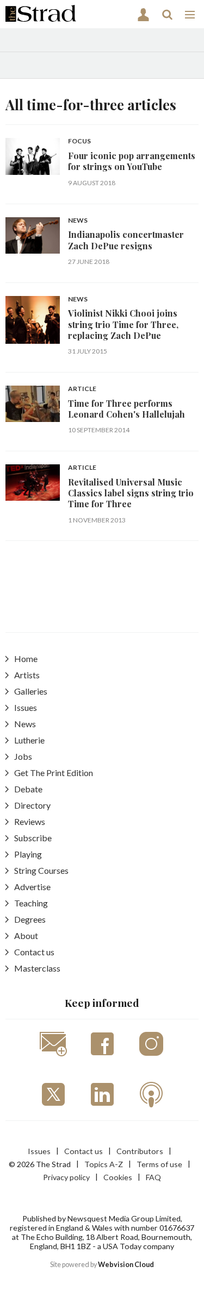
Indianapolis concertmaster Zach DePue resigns (126, 240)
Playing (28, 854)
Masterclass (37, 968)
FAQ (153, 1177)
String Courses (41, 870)
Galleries (30, 691)
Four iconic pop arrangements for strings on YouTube (131, 161)
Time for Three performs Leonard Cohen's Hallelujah (126, 409)
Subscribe (33, 838)
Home (26, 658)
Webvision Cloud (126, 1265)
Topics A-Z (103, 1164)
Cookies (117, 1177)
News (78, 220)
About (26, 935)
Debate (28, 789)
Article (82, 389)
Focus (79, 141)
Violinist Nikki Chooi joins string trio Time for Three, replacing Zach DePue (123, 324)
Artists (27, 675)
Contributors (139, 1151)
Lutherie (29, 740)
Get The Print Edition (53, 772)
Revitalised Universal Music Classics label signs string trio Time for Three (131, 493)
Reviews (29, 821)
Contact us (34, 952)
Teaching (31, 903)
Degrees (30, 919)
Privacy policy (66, 1177)
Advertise (32, 886)
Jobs (23, 756)
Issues (25, 707)
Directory (32, 805)
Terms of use (159, 1164)
